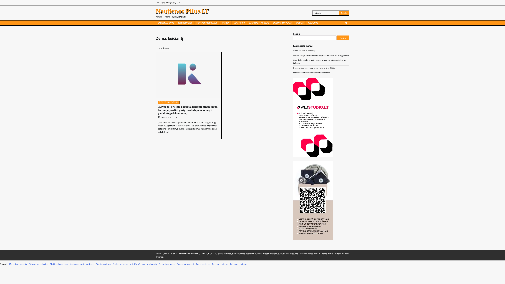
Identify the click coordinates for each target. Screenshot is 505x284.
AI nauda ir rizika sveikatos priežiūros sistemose (311, 72)
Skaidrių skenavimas (59, 264)
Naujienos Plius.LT (182, 11)
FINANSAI (225, 23)
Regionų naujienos (220, 264)
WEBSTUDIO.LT (163, 253)
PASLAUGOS (313, 23)
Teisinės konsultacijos (38, 264)
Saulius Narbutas (120, 264)
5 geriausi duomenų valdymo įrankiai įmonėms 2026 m (314, 68)
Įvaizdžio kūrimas (137, 264)
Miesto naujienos (103, 264)
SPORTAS (300, 23)
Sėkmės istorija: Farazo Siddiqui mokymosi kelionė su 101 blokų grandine (321, 55)
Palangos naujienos (238, 264)
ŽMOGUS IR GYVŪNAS (282, 23)
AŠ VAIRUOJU (239, 23)
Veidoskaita (152, 264)
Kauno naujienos (203, 264)
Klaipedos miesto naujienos (82, 264)
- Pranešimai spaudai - (185, 264)
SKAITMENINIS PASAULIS (206, 23)
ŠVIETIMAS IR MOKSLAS (259, 23)
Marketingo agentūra (18, 264)
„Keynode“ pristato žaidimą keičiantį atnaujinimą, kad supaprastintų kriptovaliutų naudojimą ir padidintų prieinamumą (188, 110)
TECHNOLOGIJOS (185, 23)
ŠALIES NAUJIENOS (166, 23)
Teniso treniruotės (167, 264)
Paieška (296, 34)
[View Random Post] (346, 23)
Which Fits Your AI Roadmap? (304, 50)
